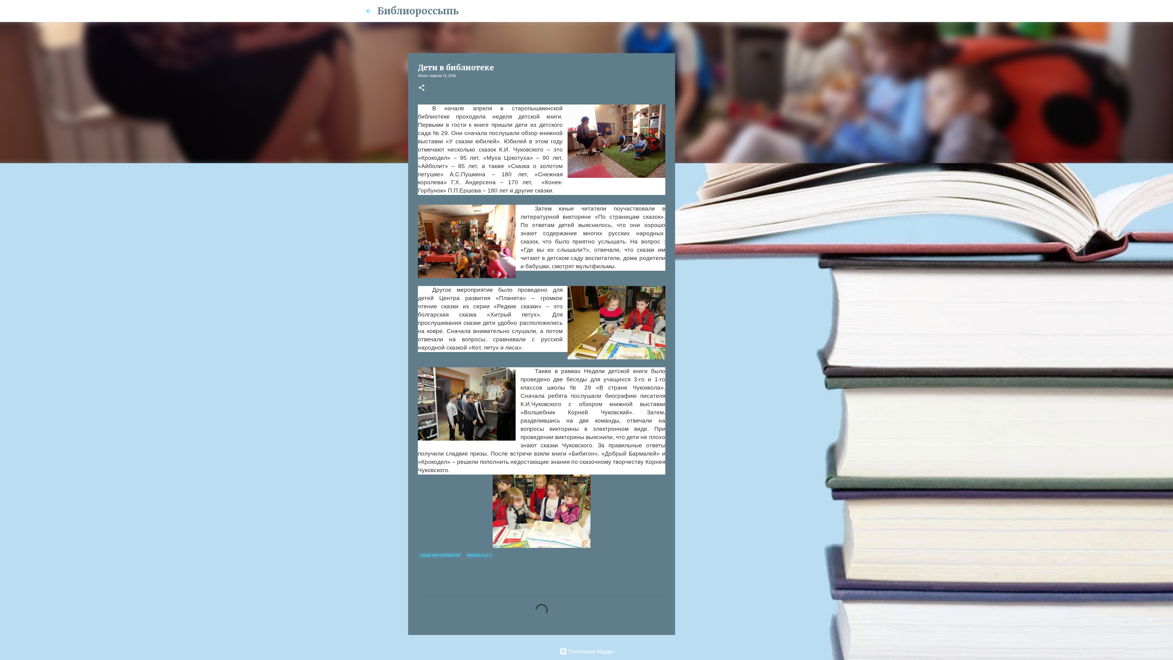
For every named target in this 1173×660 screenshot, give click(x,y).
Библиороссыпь (418, 11)
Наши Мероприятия (440, 555)
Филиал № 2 (479, 555)
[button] (421, 88)
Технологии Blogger (590, 651)
